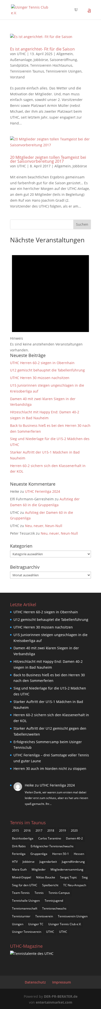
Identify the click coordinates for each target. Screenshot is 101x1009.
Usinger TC (35, 924)
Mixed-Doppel (21, 877)
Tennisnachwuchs (54, 908)
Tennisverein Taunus (27, 71)
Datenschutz (35, 982)
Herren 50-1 (60, 854)
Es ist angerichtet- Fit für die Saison (42, 49)
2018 (50, 830)
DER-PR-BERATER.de (60, 996)
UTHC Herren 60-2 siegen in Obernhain (42, 362)
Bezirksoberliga (22, 838)
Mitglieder (39, 869)
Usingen (17, 924)
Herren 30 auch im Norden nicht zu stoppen (49, 768)
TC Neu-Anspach (74, 885)
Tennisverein (44, 916)
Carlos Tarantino (49, 838)
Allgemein (64, 53)
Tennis (39, 893)
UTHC (21, 53)
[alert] (50, 299)
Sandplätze (19, 65)
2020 (74, 830)
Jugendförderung (73, 862)
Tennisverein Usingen (64, 71)
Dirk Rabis (19, 846)
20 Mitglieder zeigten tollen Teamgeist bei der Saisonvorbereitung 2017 (48, 159)
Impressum (61, 982)
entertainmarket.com (54, 1002)
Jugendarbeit (48, 862)
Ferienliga (18, 854)
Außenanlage (21, 59)
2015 (15, 830)
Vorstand (17, 77)
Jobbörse (41, 59)
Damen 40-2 (74, 838)
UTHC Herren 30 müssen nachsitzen (39, 377)
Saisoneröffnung (63, 59)
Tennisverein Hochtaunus (51, 65)
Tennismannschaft (24, 908)
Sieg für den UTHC (24, 885)
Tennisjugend (54, 900)
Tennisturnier (21, 916)
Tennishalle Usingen (26, 900)
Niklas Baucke (45, 877)
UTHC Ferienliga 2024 (43, 491)
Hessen (79, 854)
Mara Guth (19, 869)
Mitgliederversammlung (66, 869)
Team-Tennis (21, 893)
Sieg (85, 877)
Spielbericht (50, 885)
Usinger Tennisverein (26, 932)
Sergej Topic (68, 877)
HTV (15, 862)
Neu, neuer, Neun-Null (43, 525)
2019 (62, 830)
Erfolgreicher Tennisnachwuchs (52, 846)
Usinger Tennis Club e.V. (64, 924)
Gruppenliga (38, 854)
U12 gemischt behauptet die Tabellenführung (47, 370)
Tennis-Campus (59, 893)
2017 (39, 830)
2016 (27, 830)
